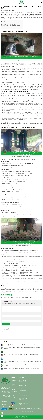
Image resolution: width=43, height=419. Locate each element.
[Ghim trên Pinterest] (9, 295)
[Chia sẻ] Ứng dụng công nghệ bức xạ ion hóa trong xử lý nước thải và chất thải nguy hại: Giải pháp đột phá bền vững (22, 345)
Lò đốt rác (3, 331)
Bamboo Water (32, 402)
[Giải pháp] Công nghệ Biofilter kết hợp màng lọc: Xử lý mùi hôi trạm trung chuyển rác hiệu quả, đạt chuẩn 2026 (22, 348)
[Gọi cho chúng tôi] (16, 403)
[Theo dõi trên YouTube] (12, 405)
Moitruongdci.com (21, 417)
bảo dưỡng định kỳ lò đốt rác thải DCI (26, 297)
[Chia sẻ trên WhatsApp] (2, 295)
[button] (1, 2)
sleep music (37, 400)
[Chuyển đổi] (41, 331)
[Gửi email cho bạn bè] (7, 295)
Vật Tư (2, 337)
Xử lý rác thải (12, 297)
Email (3, 318)
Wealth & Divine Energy (36, 403)
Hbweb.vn (29, 417)
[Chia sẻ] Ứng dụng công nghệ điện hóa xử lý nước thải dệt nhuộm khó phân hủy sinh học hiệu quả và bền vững (22, 362)
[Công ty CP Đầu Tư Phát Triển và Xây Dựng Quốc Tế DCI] (21, 2)
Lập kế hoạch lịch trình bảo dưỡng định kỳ (9, 24)
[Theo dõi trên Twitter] (14, 403)
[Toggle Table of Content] (21, 21)
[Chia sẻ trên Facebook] (3, 295)
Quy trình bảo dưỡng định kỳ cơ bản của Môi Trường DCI (12, 25)
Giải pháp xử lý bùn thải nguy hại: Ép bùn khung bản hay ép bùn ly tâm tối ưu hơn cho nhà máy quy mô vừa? (22, 351)
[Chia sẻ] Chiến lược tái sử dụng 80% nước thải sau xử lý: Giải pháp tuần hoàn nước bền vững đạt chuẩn (23, 357)
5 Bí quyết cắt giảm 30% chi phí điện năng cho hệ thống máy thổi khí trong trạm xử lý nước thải (21, 368)
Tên (3, 314)
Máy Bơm (2, 335)
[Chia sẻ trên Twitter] (5, 295)
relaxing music (32, 400)
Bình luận (4, 305)
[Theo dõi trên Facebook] (12, 403)
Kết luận (3, 28)
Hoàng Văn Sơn (11, 10)
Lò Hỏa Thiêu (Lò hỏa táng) (6, 333)
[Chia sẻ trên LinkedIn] (11, 295)
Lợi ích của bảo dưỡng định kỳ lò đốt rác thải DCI (10, 26)
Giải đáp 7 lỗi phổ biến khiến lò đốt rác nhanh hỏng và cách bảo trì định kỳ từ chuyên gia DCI (21, 354)
